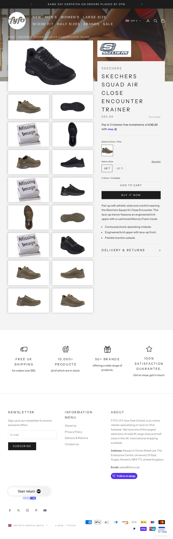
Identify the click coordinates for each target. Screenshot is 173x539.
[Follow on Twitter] (18, 510)
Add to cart (131, 185)
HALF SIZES (68, 24)
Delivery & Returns (76, 438)
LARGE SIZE (94, 17)
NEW (37, 17)
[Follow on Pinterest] (36, 510)
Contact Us (72, 444)
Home (11, 37)
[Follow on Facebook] (9, 510)
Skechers (24, 37)
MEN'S (51, 17)
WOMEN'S (70, 17)
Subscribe (22, 446)
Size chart (156, 161)
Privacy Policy (73, 432)
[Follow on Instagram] (27, 510)
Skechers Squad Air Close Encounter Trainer (61, 37)
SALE (108, 24)
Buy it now (131, 195)
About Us (70, 425)
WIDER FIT (43, 24)
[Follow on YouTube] (45, 510)
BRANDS (91, 24)
